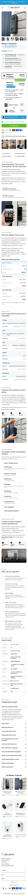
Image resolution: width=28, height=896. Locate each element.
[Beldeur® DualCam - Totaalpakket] (7, 784)
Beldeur (9, 893)
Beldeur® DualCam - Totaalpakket (7, 792)
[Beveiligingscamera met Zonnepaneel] (20, 805)
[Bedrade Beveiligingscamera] (7, 805)
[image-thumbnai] (3, 39)
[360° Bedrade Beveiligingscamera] (7, 827)
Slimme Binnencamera (20, 834)
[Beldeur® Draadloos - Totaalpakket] (20, 784)
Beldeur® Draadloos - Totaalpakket (20, 792)
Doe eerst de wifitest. (8, 537)
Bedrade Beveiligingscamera (7, 814)
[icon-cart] (24, 7)
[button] (14, 75)
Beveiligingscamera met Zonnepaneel (20, 814)
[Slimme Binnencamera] (20, 827)
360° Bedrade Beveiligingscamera (7, 835)
